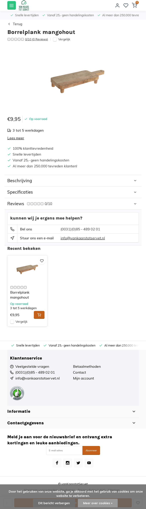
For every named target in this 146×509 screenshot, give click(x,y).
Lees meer (15, 138)
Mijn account (83, 378)
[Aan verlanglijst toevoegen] (41, 260)
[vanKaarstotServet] (24, 5)
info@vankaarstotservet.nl (83, 238)
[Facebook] (57, 462)
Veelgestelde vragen (32, 366)
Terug (17, 24)
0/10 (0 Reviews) (36, 39)
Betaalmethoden (87, 366)
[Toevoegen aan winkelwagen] (39, 315)
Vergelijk (64, 39)
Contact (79, 372)
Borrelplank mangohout (19, 295)
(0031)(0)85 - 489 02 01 (80, 229)
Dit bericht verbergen (54, 503)
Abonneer (91, 450)
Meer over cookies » (97, 503)
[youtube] (89, 462)
